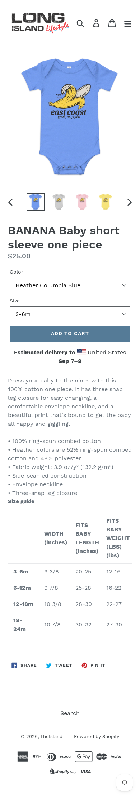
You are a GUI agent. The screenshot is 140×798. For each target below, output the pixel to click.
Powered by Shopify (96, 736)
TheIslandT (53, 736)
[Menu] (128, 23)
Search (70, 713)
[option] (35, 202)
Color (16, 272)
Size (15, 300)
